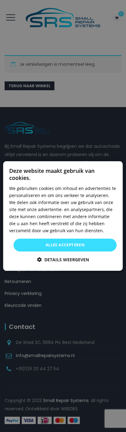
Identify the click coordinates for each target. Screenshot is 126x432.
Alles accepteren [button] (65, 245)
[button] (63, 259)
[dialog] (63, 216)
